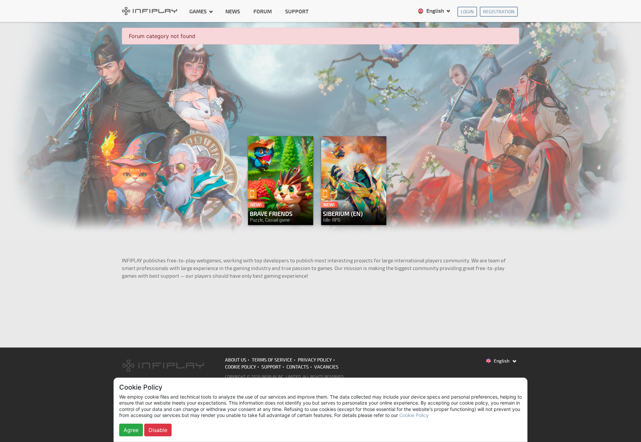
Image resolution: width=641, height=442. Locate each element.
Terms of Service (272, 360)
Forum (262, 11)
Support (296, 11)
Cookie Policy (240, 367)
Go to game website (352, 218)
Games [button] (198, 11)
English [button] (435, 11)
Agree (131, 430)
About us (235, 360)
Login (467, 12)
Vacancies (326, 367)
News (232, 11)
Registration (498, 12)
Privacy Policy (315, 360)
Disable (158, 430)
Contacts (297, 367)
